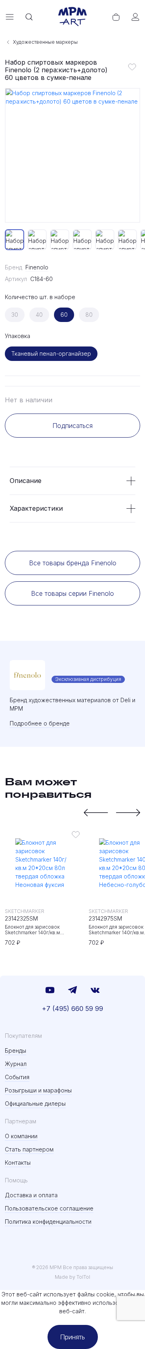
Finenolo (36, 267)
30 (14, 314)
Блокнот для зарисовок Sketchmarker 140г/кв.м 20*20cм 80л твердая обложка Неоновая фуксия (42, 929)
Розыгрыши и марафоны (38, 1090)
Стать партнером (29, 1149)
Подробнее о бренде (40, 723)
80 (89, 314)
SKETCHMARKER (24, 911)
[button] (96, 812)
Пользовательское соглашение (49, 1208)
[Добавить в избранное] (132, 66)
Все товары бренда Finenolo (72, 563)
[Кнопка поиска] (29, 16)
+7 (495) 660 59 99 (72, 1009)
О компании (21, 1136)
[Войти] (135, 16)
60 (64, 314)
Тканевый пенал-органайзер (51, 353)
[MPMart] (72, 17)
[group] (72, 155)
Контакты (18, 1162)
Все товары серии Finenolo (72, 593)
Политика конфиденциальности (48, 1221)
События (17, 1077)
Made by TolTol (72, 1277)
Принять (72, 1337)
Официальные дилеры (35, 1103)
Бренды (15, 1050)
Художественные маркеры (45, 42)
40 (39, 314)
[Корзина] (116, 16)
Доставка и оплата (31, 1195)
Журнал (16, 1063)
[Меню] (9, 16)
